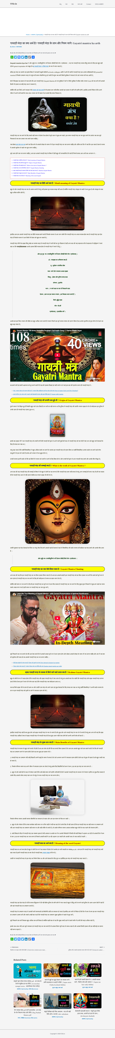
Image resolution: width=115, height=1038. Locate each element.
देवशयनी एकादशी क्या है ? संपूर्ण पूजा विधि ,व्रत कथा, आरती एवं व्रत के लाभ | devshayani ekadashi (87, 1013)
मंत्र (73, 4)
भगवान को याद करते (38, 90)
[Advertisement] (57, 21)
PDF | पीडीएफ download (24, 1018)
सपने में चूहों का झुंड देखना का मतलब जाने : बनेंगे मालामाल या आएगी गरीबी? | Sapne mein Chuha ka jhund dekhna (57, 982)
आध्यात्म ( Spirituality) (22, 989)
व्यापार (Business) (33, 989)
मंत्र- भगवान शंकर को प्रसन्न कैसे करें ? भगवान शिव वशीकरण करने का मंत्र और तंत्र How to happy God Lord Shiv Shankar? (45, 390)
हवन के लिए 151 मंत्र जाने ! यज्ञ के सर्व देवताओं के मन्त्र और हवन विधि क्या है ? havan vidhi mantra (38, 394)
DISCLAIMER (99, 4)
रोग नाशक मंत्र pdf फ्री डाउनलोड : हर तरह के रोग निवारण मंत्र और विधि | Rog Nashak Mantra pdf (27, 1012)
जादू (60, 4)
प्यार (66, 4)
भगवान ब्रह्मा (46, 853)
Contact (88, 4)
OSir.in (13, 4)
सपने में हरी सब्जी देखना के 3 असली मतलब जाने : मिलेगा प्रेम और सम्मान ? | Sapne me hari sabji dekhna (87, 982)
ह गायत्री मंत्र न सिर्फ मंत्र (41, 66)
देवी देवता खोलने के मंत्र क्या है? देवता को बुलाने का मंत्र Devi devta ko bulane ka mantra (36, 662)
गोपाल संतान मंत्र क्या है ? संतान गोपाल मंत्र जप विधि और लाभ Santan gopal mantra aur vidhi (37, 666)
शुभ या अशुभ (55, 987)
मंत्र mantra (34, 1018)
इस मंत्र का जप (20, 144)
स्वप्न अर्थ (80, 4)
